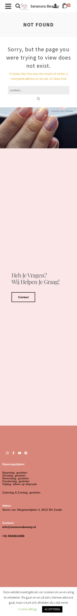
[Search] (17, 6)
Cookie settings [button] (27, 609)
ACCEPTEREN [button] (52, 609)
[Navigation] (8, 6)
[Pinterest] (25, 453)
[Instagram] (7, 453)
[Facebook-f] (13, 453)
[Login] (55, 6)
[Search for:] (38, 90)
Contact (23, 297)
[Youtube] (19, 453)
